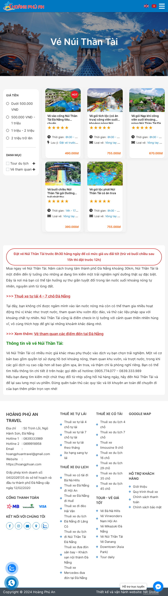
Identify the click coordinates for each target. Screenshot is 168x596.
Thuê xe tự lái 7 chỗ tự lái (75, 434)
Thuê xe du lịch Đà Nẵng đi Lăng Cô (76, 521)
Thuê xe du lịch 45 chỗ (111, 486)
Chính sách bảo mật (147, 507)
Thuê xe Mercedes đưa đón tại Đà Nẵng (75, 573)
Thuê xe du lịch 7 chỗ (112, 434)
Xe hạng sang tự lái (75, 455)
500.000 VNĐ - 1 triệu (23, 120)
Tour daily (107, 557)
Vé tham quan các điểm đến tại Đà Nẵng (68, 334)
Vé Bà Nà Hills (110, 511)
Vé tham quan (21, 169)
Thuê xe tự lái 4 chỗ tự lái (75, 424)
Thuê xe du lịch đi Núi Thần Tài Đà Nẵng (75, 537)
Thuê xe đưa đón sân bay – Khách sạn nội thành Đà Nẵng (76, 554)
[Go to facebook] (158, 586)
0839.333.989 (130, 371)
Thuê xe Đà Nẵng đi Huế (76, 498)
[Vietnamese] (154, 6)
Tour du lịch (19, 163)
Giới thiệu (140, 487)
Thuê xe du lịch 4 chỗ (112, 424)
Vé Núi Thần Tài (111, 536)
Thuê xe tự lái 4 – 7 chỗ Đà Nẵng (42, 296)
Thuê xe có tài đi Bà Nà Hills (76, 477)
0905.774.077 (105, 371)
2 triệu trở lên (21, 138)
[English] (146, 6)
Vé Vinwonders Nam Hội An (111, 518)
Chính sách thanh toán (145, 499)
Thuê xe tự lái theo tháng (74, 445)
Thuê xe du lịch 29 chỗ (111, 465)
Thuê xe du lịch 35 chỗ (111, 475)
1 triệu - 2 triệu (22, 130)
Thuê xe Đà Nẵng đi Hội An (76, 487)
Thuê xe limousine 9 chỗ (111, 445)
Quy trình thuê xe (145, 492)
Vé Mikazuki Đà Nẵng (111, 528)
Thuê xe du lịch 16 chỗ (111, 455)
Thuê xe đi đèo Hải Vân (75, 508)
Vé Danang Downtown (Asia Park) (112, 547)
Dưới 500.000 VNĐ (22, 106)
